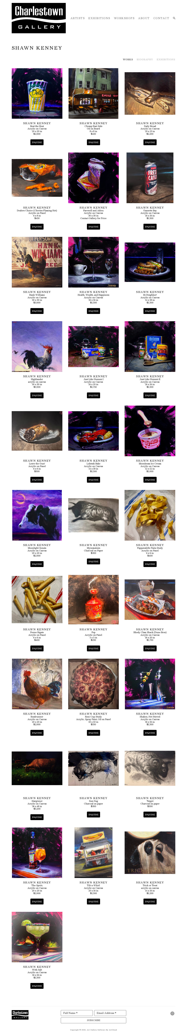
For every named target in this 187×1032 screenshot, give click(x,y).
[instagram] (172, 1013)
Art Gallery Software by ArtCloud (102, 1029)
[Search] (174, 18)
